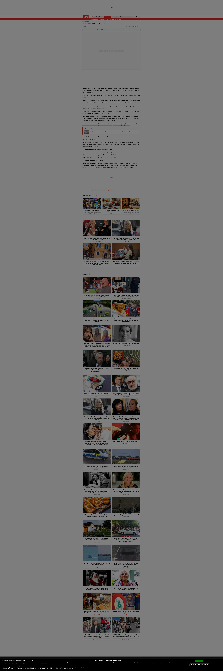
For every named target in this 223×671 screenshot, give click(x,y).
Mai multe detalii (44, 663)
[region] (111, 664)
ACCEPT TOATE (199, 661)
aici (27, 667)
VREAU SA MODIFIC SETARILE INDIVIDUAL (199, 664)
